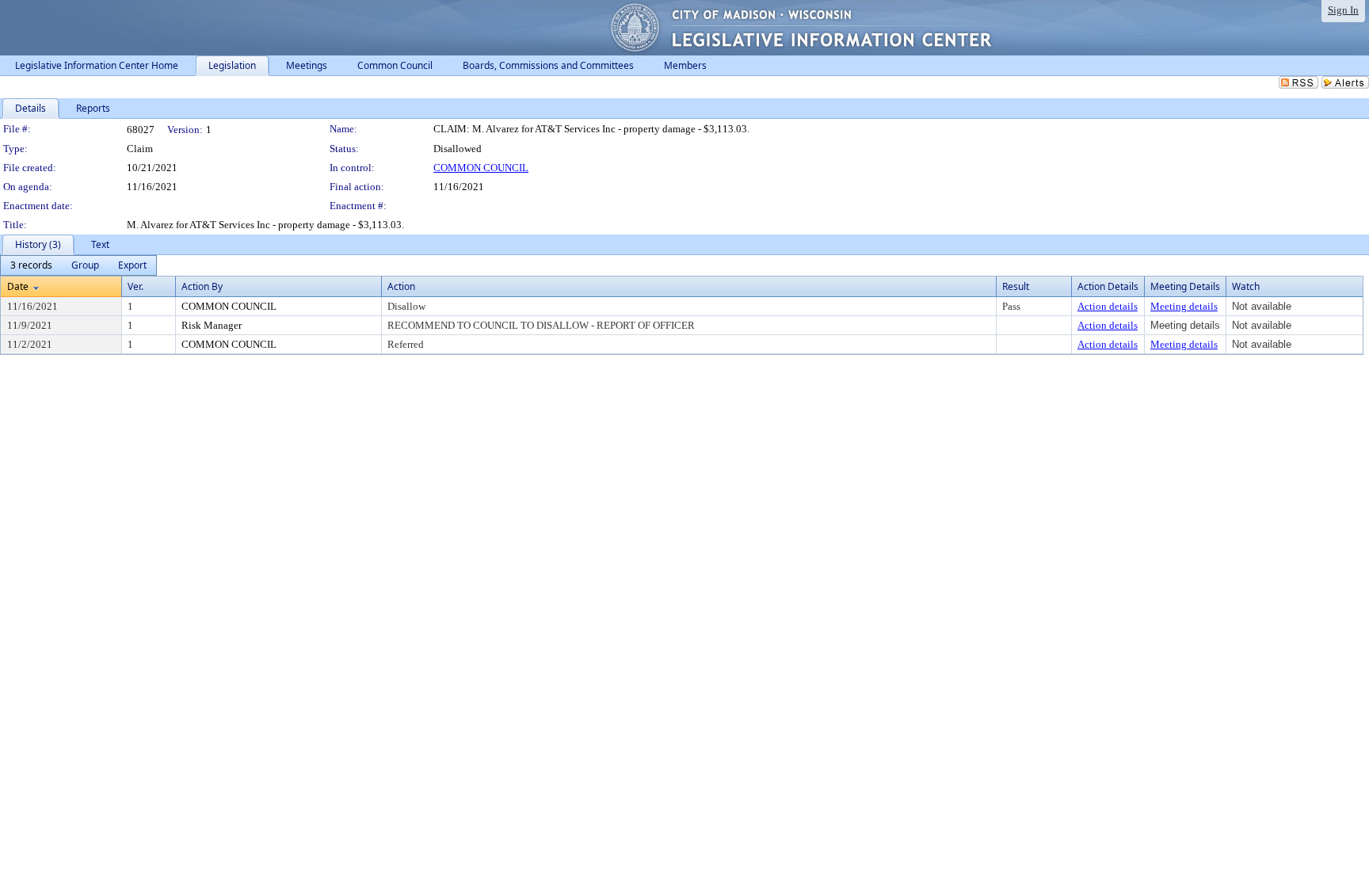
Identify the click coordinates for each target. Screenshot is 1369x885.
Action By (202, 286)
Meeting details (1184, 306)
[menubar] (78, 265)
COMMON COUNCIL (480, 168)
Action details (1107, 306)
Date (18, 286)
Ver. (135, 286)
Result (1015, 286)
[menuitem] (31, 265)
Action (401, 286)
